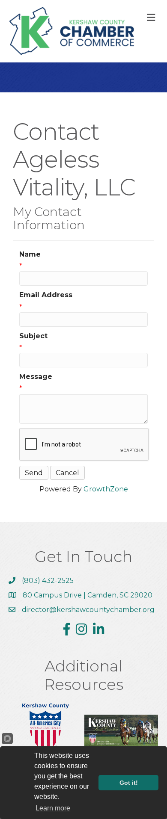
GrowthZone (106, 489)
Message (35, 377)
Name (30, 254)
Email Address (45, 295)
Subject (33, 336)
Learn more (53, 808)
